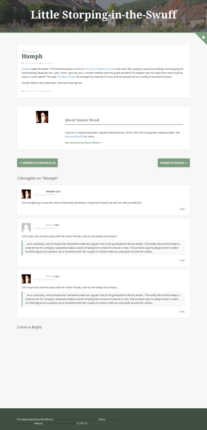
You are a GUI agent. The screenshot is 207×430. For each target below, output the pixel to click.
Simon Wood (47, 63)
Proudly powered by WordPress (35, 419)
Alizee (101, 419)
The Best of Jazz (66, 76)
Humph (26, 69)
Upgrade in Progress (172, 163)
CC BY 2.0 (82, 423)
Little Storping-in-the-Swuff (104, 15)
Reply (182, 209)
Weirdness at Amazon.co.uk (38, 163)
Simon (49, 225)
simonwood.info (74, 136)
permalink (45, 91)
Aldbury (38, 423)
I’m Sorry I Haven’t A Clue (99, 69)
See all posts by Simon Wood (82, 142)
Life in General (30, 51)
